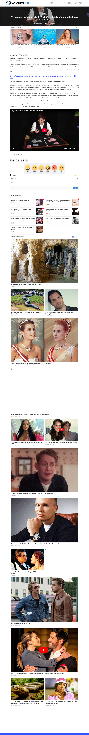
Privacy (55, 733)
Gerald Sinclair (38, 23)
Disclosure (59, 733)
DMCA (51, 733)
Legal (48, 733)
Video (44, 13)
